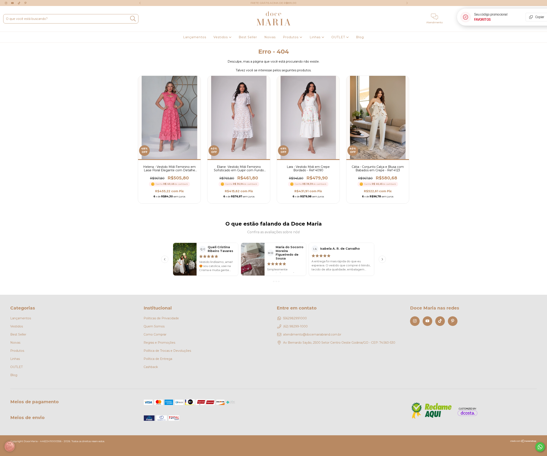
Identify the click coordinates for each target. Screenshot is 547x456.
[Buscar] (133, 19)
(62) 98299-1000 (295, 326)
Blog (360, 37)
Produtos (291, 37)
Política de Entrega (158, 359)
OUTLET (338, 37)
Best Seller (248, 37)
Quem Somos (154, 326)
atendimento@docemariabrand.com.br (312, 334)
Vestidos (221, 37)
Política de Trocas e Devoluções (167, 351)
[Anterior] (164, 259)
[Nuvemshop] (523, 441)
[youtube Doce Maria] (13, 3)
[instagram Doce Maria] (6, 3)
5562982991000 (295, 318)
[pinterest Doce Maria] (25, 3)
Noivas (270, 37)
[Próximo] (382, 259)
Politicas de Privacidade (161, 318)
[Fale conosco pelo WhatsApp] (540, 447)
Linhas (316, 37)
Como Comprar (155, 334)
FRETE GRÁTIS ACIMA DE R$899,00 (273, 2)
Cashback (151, 367)
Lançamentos (194, 37)
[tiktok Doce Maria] (19, 3)
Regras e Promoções (159, 343)
